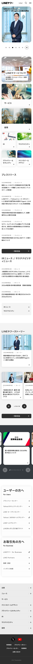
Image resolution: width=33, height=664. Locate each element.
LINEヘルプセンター (10, 523)
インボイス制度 (8, 569)
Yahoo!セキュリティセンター (13, 506)
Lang (20, 3)
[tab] (6, 47)
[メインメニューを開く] (30, 3)
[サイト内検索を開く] (26, 3)
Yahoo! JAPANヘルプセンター (14, 517)
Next (24, 406)
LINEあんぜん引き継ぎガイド (13, 528)
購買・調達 (6, 563)
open (30, 588)
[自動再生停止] (27, 47)
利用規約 (9, 645)
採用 (3, 628)
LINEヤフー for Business (12, 552)
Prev (8, 406)
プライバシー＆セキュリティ (11, 611)
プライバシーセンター (10, 501)
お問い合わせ (16, 652)
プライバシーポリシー (20, 645)
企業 (3, 588)
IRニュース (7, 307)
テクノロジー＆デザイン (10, 605)
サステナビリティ (9, 311)
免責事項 (24, 648)
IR (2, 616)
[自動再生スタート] (23, 470)
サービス (5, 599)
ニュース (4, 593)
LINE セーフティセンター (11, 512)
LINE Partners (9, 558)
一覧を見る (16, 251)
